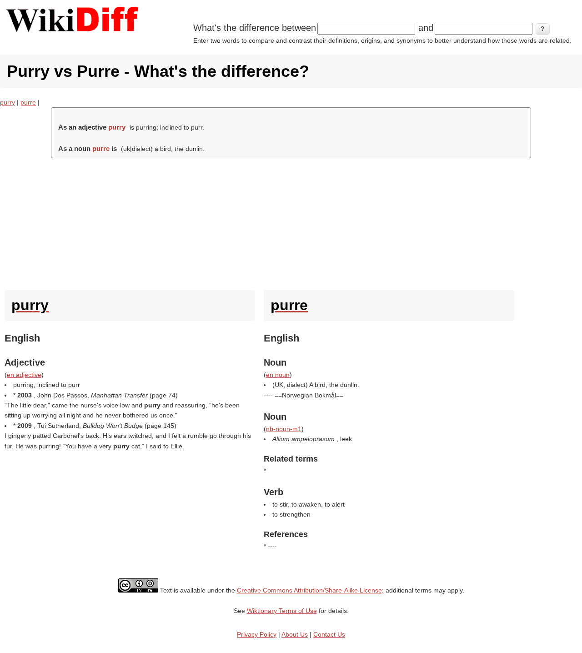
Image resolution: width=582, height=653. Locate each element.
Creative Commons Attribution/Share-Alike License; (310, 590)
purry (7, 102)
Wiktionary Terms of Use (282, 610)
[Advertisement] (291, 222)
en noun (278, 374)
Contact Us (329, 634)
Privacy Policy (256, 634)
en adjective (24, 374)
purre (28, 102)
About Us (294, 634)
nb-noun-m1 (283, 428)
